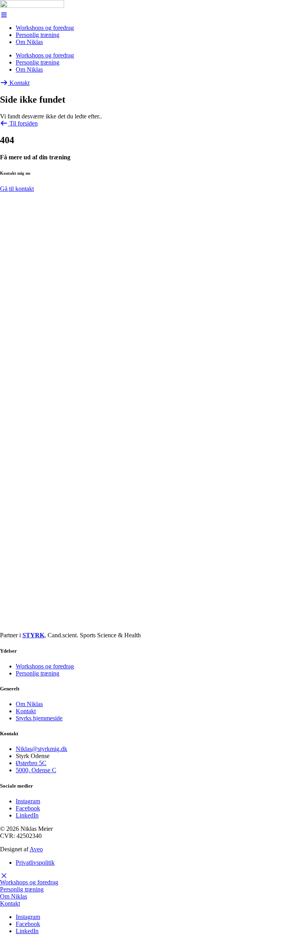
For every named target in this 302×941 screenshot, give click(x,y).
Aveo (36, 849)
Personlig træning (37, 34)
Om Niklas (29, 42)
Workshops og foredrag (45, 27)
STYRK (33, 635)
